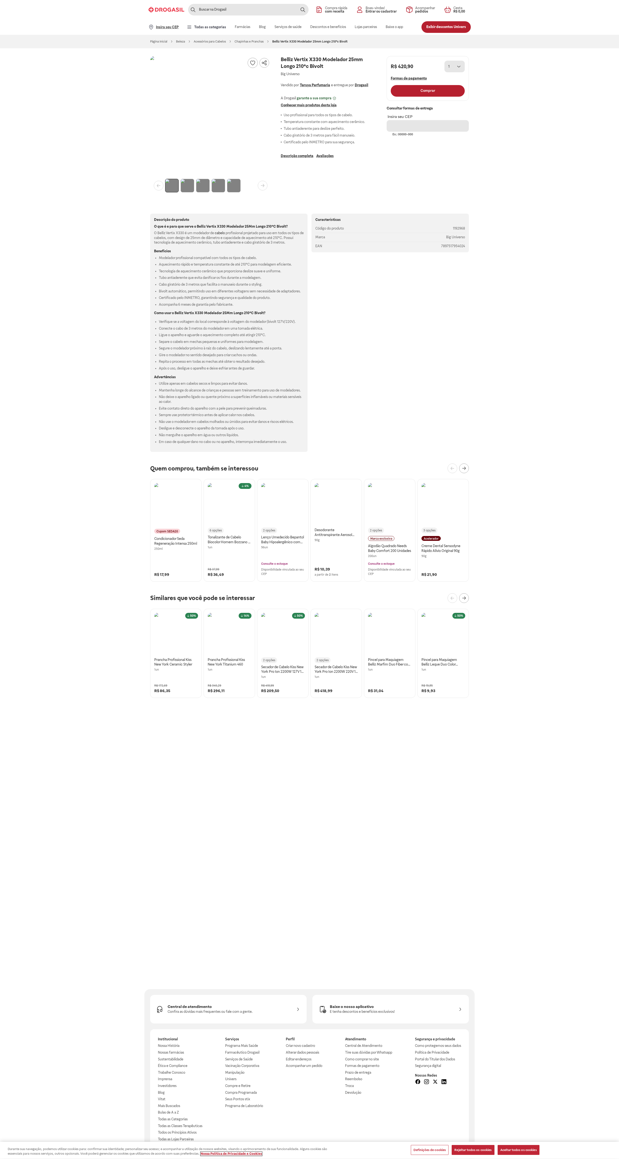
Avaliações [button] (325, 156)
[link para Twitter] (435, 1082)
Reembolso (353, 1079)
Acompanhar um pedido (304, 1066)
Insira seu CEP (400, 116)
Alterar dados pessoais (302, 1052)
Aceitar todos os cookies (518, 1150)
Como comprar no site (362, 1059)
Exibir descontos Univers (446, 27)
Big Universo (455, 237)
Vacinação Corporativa (242, 1066)
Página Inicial (158, 41)
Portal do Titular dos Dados (435, 1059)
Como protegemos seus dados (438, 1046)
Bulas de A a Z (168, 1112)
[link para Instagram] (426, 1082)
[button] (210, 116)
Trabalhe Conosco (171, 1072)
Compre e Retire (238, 1086)
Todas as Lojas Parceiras (176, 1139)
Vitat (161, 1099)
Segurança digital (428, 1066)
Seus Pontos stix (237, 1099)
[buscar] (303, 9)
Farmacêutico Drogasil (242, 1052)
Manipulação (234, 1072)
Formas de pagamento (362, 1066)
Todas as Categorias (173, 1119)
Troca (349, 1086)
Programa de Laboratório (244, 1106)
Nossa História (168, 1046)
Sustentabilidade (170, 1059)
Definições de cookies (429, 1150)
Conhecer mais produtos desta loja (309, 105)
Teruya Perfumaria (315, 85)
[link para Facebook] (418, 1082)
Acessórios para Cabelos (210, 41)
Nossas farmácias (171, 1052)
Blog (161, 1092)
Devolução (353, 1092)
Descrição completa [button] (297, 156)
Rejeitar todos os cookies (473, 1150)
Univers (230, 1079)
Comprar (427, 91)
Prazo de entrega (358, 1072)
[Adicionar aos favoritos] (253, 63)
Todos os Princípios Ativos (177, 1132)
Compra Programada (241, 1092)
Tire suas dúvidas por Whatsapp (368, 1052)
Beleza (180, 41)
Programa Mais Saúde (241, 1046)
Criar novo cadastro (300, 1046)
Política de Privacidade (432, 1052)
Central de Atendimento (363, 1046)
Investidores (167, 1086)
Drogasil (361, 85)
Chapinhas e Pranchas (249, 41)
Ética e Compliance (172, 1066)
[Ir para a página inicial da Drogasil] (166, 9)
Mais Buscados (169, 1106)
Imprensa (165, 1079)
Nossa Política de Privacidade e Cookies (231, 1154)
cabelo (220, 233)
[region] (309, 1150)
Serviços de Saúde (239, 1059)
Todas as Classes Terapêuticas (180, 1126)
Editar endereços (298, 1059)
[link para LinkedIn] (444, 1082)
